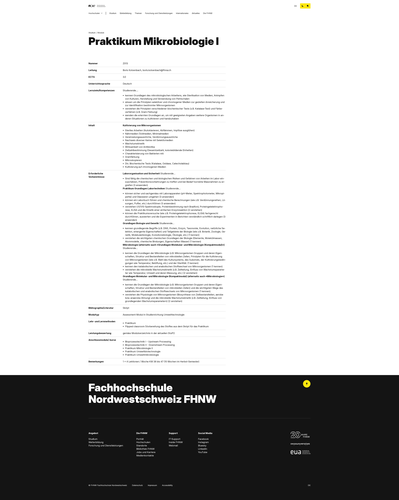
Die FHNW (207, 13)
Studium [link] (92, 33)
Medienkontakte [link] (145, 455)
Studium (112, 13)
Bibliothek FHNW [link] (145, 449)
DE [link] (295, 6)
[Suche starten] (307, 6)
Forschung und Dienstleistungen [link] (106, 445)
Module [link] (101, 33)
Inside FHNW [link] (176, 442)
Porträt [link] (140, 439)
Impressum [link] (152, 485)
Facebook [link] (203, 439)
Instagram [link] (203, 442)
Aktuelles (196, 13)
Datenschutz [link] (137, 485)
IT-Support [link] (174, 439)
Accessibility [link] (167, 485)
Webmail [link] (173, 445)
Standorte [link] (141, 445)
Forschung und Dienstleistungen (159, 13)
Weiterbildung (125, 13)
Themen (138, 13)
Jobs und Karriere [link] (145, 452)
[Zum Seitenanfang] (306, 384)
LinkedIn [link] (202, 449)
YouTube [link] (202, 452)
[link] (97, 6)
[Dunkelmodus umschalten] (302, 6)
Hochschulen (94, 13)
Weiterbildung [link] (96, 442)
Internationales (182, 13)
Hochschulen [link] (143, 442)
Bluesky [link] (202, 445)
